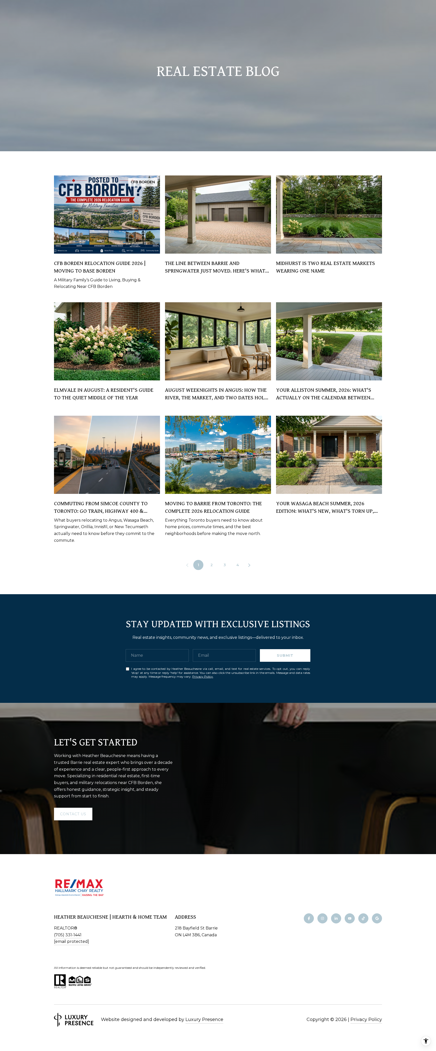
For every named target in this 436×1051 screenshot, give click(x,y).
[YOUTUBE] (350, 918)
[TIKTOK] (363, 918)
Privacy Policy (202, 676)
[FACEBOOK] (309, 918)
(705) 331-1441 (67, 935)
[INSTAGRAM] (322, 918)
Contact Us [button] (73, 814)
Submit (285, 655)
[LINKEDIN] (336, 918)
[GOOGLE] (377, 918)
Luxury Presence (204, 1019)
